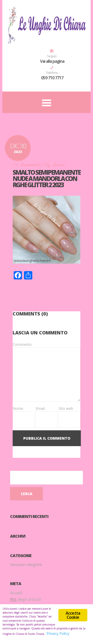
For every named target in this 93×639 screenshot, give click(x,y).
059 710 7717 (52, 78)
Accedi (16, 593)
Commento (22, 344)
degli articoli (25, 599)
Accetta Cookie (73, 615)
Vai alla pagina (52, 61)
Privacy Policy (58, 633)
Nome (18, 408)
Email (40, 408)
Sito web (66, 408)
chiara (58, 165)
